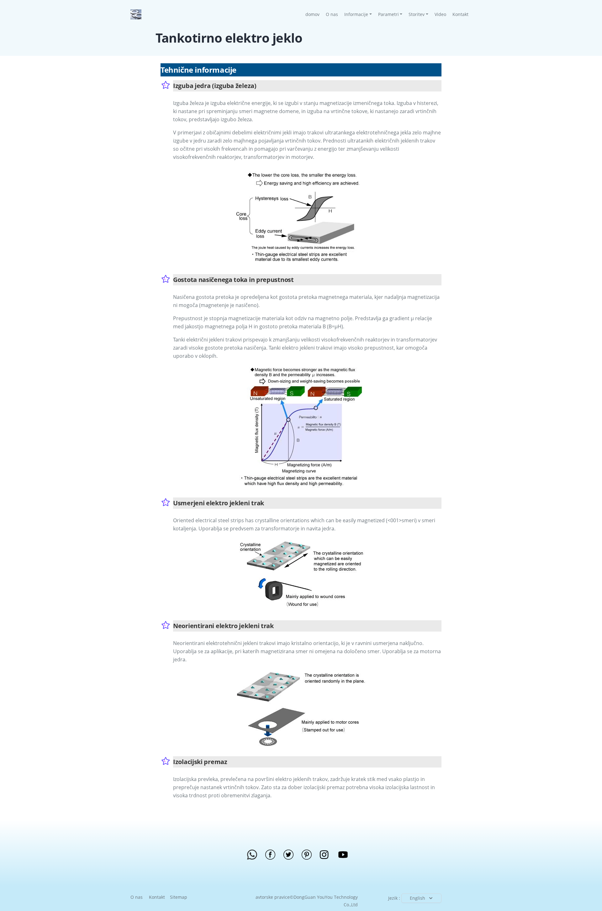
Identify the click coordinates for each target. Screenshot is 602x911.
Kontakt (460, 14)
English (417, 898)
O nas (332, 14)
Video (440, 14)
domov (314, 14)
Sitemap (178, 897)
